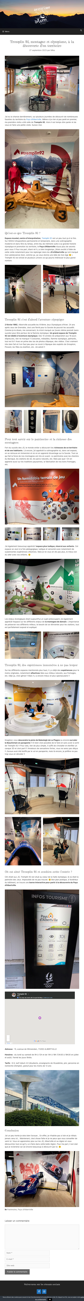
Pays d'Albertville (25, 1209)
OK (50, 1299)
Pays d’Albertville (33, 119)
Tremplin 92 (47, 238)
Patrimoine (12, 1209)
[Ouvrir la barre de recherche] (81, 30)
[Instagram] (44, 1291)
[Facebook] (39, 1291)
